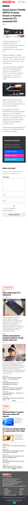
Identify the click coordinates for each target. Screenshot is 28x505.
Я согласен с (9, 209)
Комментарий (6, 177)
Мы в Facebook (12, 151)
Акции (21, 491)
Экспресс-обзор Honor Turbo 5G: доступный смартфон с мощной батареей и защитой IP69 (12, 467)
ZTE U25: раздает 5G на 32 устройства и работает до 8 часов (14, 446)
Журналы (21, 494)
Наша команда (7, 492)
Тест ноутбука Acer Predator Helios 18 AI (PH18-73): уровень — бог (13, 399)
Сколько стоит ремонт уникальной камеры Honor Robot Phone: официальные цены (13, 456)
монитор (7, 6)
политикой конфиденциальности (14, 499)
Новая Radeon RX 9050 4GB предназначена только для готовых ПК (13, 461)
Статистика (6, 493)
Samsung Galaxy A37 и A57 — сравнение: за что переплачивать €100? (13, 393)
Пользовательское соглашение (10, 495)
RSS (20, 495)
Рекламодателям (7, 490)
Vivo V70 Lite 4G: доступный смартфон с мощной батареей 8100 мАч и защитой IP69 (13, 451)
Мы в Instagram (12, 155)
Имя (4, 195)
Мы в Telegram (12, 159)
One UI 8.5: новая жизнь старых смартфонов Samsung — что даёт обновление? (12, 378)
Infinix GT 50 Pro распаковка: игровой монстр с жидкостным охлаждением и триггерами (13, 388)
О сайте (6, 489)
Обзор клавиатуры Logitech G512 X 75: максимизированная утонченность (11, 383)
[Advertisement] (14, 240)
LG (3, 6)
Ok (14, 502)
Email (4, 200)
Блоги (21, 492)
